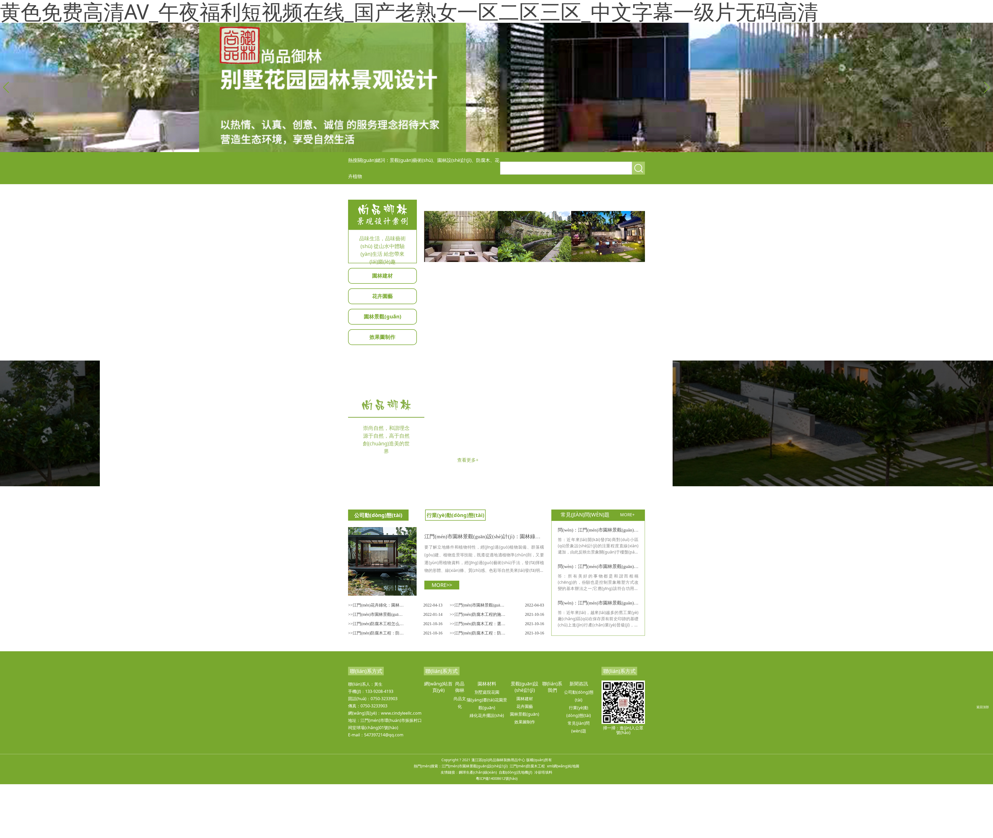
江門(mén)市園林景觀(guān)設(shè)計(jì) (475, 766)
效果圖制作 (382, 336)
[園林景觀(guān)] (461, 236)
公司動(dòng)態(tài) (378, 515)
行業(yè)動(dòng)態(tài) (455, 515)
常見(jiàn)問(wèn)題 (579, 727)
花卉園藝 (382, 296)
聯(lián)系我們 (552, 686)
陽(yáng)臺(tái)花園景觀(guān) (487, 703)
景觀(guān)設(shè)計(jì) (524, 686)
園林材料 (487, 683)
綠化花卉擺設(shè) (487, 715)
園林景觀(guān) (382, 316)
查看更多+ (467, 460)
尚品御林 (459, 686)
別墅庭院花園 (487, 692)
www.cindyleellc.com (401, 713)
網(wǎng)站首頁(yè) (438, 686)
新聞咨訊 (578, 683)
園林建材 (382, 275)
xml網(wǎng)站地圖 (563, 766)
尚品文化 (460, 702)
